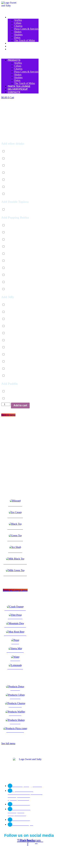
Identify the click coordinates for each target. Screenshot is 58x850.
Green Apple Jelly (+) (19, 312)
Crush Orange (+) (17, 194)
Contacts (14, 49)
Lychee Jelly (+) (16, 333)
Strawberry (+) (15, 260)
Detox (17, 37)
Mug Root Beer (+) (18, 165)
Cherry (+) (13, 232)
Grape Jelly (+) (16, 368)
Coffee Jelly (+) (16, 361)
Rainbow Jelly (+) (17, 375)
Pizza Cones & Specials (26, 28)
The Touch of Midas (24, 40)
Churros (18, 25)
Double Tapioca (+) (18, 209)
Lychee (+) (14, 253)
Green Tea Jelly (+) (18, 326)
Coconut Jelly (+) (17, 304)
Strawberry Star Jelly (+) (20, 354)
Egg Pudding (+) (17, 398)
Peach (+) (13, 289)
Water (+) (13, 187)
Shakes (17, 31)
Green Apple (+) (16, 268)
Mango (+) (13, 246)
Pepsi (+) (13, 172)
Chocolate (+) (15, 225)
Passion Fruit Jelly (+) (19, 319)
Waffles (18, 20)
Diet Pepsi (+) (15, 151)
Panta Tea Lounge (19, 43)
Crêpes (17, 23)
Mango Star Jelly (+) (18, 340)
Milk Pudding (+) (17, 391)
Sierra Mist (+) (15, 179)
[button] (20, 54)
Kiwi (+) (12, 275)
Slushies (18, 34)
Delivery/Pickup (18, 46)
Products (14, 17)
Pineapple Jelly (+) (17, 347)
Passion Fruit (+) (16, 239)
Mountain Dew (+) (18, 158)
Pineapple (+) (15, 282)
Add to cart (20, 405)
